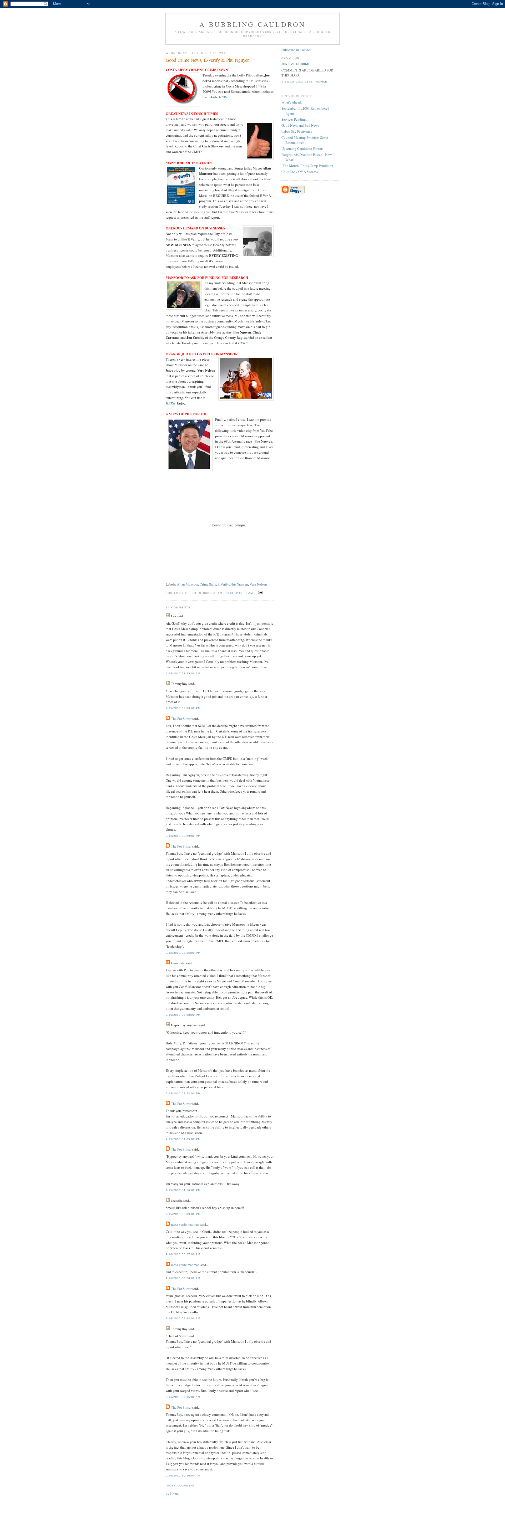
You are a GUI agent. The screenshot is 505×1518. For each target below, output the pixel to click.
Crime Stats (208, 584)
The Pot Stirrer (181, 718)
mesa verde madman (185, 1224)
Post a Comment (181, 1485)
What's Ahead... (292, 102)
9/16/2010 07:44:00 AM (183, 1318)
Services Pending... (294, 119)
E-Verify (223, 584)
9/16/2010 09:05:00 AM (183, 1397)
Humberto (178, 963)
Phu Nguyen (239, 584)
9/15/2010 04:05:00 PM (183, 1139)
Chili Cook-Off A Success (299, 171)
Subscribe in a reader (296, 49)
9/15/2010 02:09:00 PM (183, 835)
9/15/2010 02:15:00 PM (183, 952)
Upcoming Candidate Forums (302, 148)
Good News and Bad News (300, 125)
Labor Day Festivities (296, 131)
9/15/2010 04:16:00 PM (183, 1190)
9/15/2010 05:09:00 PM (183, 1214)
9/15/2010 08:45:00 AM (183, 673)
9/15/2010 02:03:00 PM (183, 708)
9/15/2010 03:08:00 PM (183, 1014)
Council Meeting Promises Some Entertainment (304, 140)
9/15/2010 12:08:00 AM (235, 593)
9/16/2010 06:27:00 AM (183, 1254)
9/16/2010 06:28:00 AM (183, 1278)
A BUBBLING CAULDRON (252, 24)
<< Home (172, 1493)
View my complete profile (304, 81)
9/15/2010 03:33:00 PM (183, 1093)
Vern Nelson (258, 584)
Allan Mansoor (187, 584)
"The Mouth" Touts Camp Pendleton (307, 165)
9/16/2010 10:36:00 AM (183, 1475)
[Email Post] (259, 592)
